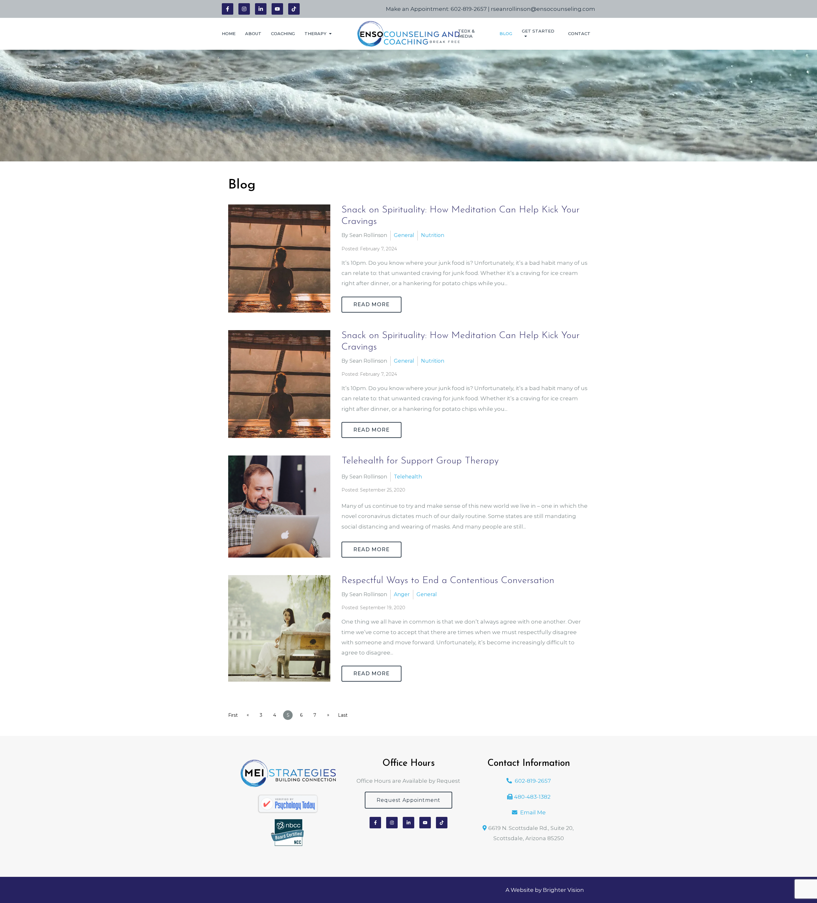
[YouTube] (277, 9)
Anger (402, 594)
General (404, 235)
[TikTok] (294, 9)
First (233, 715)
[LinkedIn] (260, 9)
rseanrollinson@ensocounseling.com (543, 9)
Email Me (533, 812)
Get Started (538, 31)
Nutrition (432, 235)
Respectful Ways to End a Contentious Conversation (447, 581)
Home (229, 33)
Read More (371, 304)
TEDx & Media (466, 34)
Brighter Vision (563, 890)
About (253, 33)
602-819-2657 (469, 9)
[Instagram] (244, 9)
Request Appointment (408, 800)
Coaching (283, 33)
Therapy (315, 33)
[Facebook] (227, 9)
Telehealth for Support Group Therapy (420, 461)
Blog (505, 33)
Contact (579, 33)
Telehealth (408, 477)
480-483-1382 (532, 797)
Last (343, 715)
